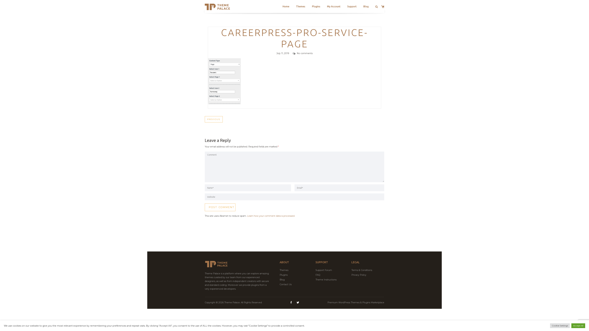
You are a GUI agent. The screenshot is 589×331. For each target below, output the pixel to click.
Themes (300, 6)
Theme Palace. (232, 302)
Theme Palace (223, 6)
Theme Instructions (326, 279)
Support (352, 6)
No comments (305, 53)
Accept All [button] (578, 325)
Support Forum (324, 270)
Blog (366, 6)
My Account (334, 6)
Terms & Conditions (361, 270)
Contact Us (286, 284)
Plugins (316, 6)
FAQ (318, 275)
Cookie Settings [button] (560, 325)
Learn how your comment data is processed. (271, 216)
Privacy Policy (358, 275)
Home (286, 6)
